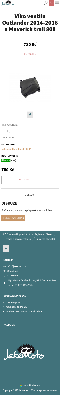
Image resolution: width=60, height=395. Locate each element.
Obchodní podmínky (16, 307)
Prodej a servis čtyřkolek (18, 239)
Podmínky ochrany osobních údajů (24, 311)
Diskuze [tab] (29, 194)
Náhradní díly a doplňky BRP (16, 149)
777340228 (12, 275)
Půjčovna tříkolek (44, 234)
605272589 (12, 271)
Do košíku (30, 54)
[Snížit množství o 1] (10, 182)
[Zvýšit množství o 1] (10, 178)
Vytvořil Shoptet (31, 385)
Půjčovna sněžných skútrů (16, 234)
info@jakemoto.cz (16, 266)
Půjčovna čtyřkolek (45, 239)
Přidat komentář (13, 218)
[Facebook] (30, 115)
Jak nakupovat (13, 302)
